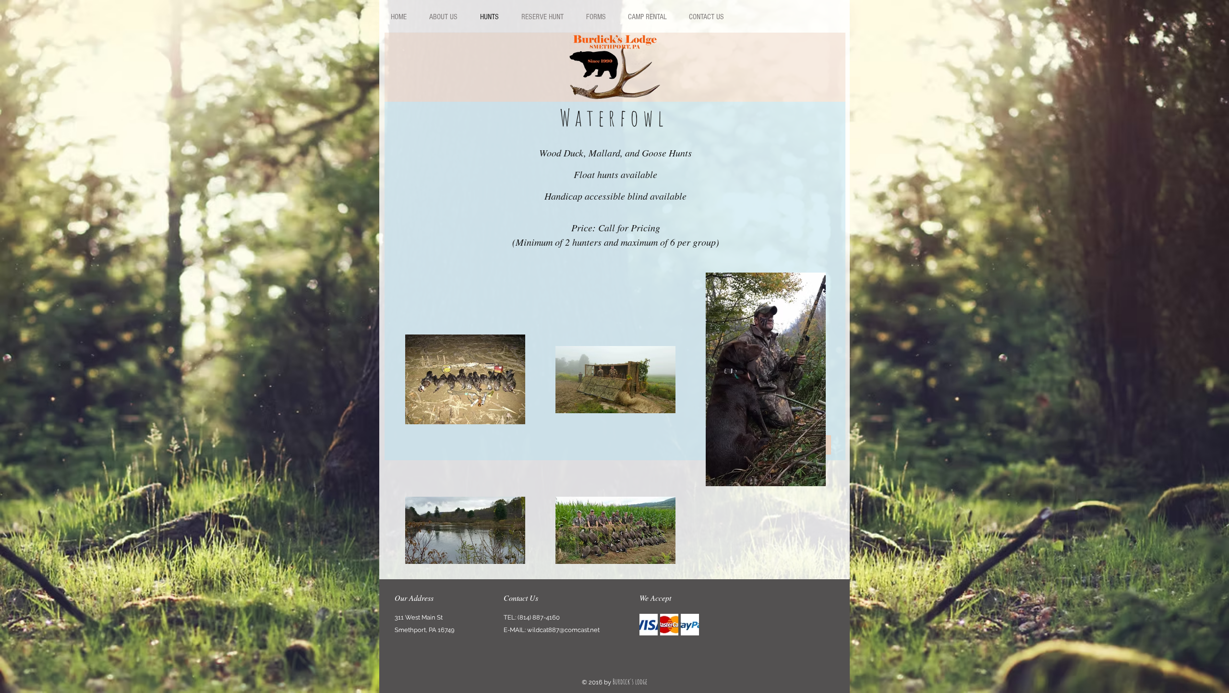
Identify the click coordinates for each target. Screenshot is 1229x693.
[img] (648, 624)
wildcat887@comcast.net (563, 629)
